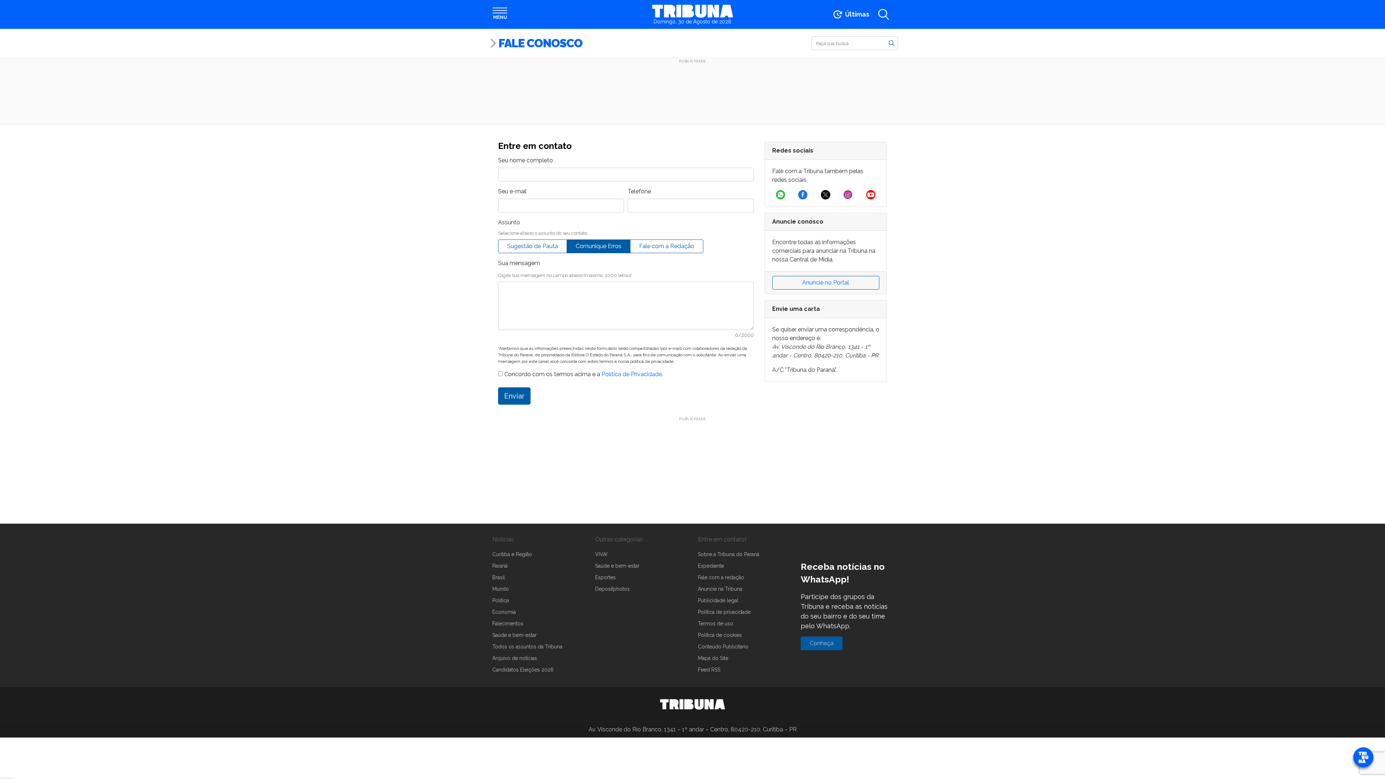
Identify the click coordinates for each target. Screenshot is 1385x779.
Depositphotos (612, 589)
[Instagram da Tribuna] (848, 194)
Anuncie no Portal (825, 282)
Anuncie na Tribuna (720, 589)
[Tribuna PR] (692, 704)
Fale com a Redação (666, 246)
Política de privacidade (724, 612)
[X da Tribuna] (825, 194)
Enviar (514, 396)
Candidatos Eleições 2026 (523, 670)
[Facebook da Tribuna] (803, 194)
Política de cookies (720, 635)
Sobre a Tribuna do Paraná (728, 554)
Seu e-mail (512, 191)
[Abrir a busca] (883, 14)
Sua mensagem (519, 263)
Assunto (509, 222)
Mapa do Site (713, 658)
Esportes (605, 577)
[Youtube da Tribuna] (871, 194)
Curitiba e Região (512, 554)
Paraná (499, 566)
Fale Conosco (540, 43)
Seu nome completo (525, 160)
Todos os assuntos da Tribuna (527, 647)
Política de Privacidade (632, 374)
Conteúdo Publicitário (723, 647)
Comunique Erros (598, 246)
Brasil (498, 577)
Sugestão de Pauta (532, 246)
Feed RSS (709, 670)
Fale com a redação (721, 577)
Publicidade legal (718, 600)
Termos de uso (715, 623)
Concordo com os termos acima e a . (583, 374)
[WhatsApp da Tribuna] (780, 194)
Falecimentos (507, 623)
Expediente (711, 566)
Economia (504, 612)
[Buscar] (891, 43)
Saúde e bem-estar (514, 635)
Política (500, 600)
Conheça (822, 643)
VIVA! (601, 554)
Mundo (500, 589)
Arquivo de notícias (514, 658)
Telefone (639, 191)
